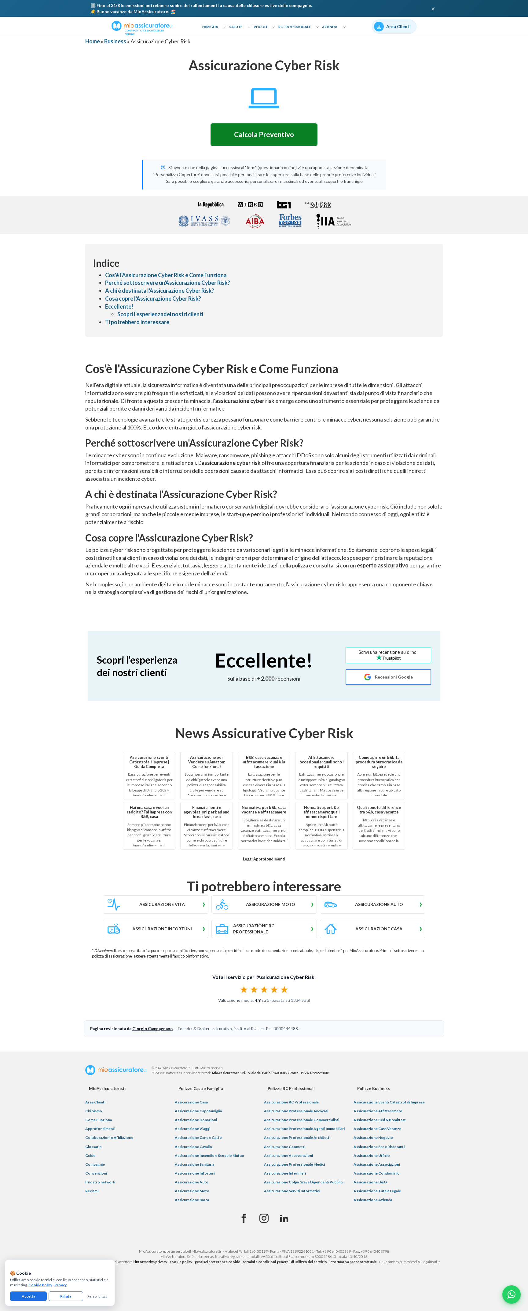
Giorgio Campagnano (152, 1028)
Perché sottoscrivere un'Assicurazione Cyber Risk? (167, 282)
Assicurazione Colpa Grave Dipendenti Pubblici (303, 1182)
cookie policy (181, 1261)
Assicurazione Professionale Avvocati (296, 1111)
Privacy (60, 1285)
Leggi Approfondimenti (264, 859)
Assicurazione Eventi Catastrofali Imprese (389, 1102)
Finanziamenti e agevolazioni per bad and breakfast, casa (206, 812)
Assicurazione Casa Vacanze (377, 1128)
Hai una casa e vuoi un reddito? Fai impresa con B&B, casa (149, 812)
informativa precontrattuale (353, 1261)
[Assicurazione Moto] (264, 904)
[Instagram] (264, 1218)
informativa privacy (151, 1261)
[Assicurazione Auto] (372, 904)
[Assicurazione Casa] (372, 929)
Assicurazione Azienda (373, 1199)
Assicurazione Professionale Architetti (297, 1137)
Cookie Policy (40, 1285)
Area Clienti (95, 1102)
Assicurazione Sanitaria (194, 1164)
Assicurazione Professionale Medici (294, 1164)
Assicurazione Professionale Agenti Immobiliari (304, 1128)
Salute (235, 27)
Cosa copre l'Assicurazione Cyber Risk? (153, 298)
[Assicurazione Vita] (155, 904)
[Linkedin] (284, 1218)
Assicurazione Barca (192, 1199)
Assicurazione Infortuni (195, 1173)
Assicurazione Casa (191, 1102)
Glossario (93, 1146)
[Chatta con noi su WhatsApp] (511, 1294)
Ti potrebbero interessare (137, 322)
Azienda (329, 27)
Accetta (28, 1296)
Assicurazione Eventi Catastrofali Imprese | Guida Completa (149, 762)
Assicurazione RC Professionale (291, 1102)
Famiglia (210, 27)
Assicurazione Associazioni (377, 1164)
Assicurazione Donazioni (196, 1119)
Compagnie (95, 1164)
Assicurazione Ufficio (372, 1155)
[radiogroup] (264, 989)
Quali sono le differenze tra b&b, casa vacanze (379, 809)
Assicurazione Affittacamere (378, 1111)
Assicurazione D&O (370, 1182)
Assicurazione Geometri (284, 1146)
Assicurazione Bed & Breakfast (380, 1119)
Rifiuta (65, 1296)
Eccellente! (119, 306)
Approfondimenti (100, 1128)
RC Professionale (294, 27)
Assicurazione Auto (191, 1182)
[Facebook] (244, 1218)
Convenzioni (96, 1173)
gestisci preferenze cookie (217, 1261)
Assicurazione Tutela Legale (377, 1191)
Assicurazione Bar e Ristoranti (379, 1146)
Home (92, 41)
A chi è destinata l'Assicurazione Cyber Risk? (159, 290)
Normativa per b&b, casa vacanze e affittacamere (264, 809)
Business (115, 41)
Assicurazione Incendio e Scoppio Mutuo (209, 1155)
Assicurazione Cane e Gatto (198, 1137)
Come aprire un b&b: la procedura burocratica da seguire (379, 762)
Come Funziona (98, 1119)
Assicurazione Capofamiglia (198, 1111)
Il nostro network (100, 1182)
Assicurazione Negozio (373, 1137)
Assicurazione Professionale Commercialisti (301, 1119)
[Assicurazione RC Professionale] (264, 929)
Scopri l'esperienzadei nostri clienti (160, 314)
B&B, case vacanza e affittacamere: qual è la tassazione (264, 762)
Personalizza (97, 1296)
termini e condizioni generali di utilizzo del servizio (285, 1261)
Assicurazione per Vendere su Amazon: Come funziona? (206, 762)
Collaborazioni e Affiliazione (109, 1137)
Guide (90, 1155)
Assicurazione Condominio (377, 1173)
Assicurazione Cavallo (193, 1146)
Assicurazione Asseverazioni (288, 1155)
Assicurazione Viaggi (192, 1128)
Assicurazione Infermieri (285, 1173)
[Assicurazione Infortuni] (155, 929)
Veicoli (260, 27)
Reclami (91, 1191)
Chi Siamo (93, 1111)
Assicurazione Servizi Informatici (292, 1191)
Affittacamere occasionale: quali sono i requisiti (321, 762)
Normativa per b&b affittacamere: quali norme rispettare (321, 812)
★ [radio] (244, 989)
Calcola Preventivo (264, 134)
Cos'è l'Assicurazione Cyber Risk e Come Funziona (166, 275)
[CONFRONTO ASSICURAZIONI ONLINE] (142, 25)
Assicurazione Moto (192, 1191)
